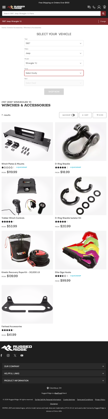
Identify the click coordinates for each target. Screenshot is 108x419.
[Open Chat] (89, 7)
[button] (54, 366)
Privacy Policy (100, 400)
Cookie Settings (69, 400)
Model (26, 59)
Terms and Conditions (85, 400)
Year (26, 39)
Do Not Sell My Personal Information (48, 400)
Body (26, 69)
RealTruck (58, 393)
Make (26, 49)
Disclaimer (54, 404)
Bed (25, 79)
